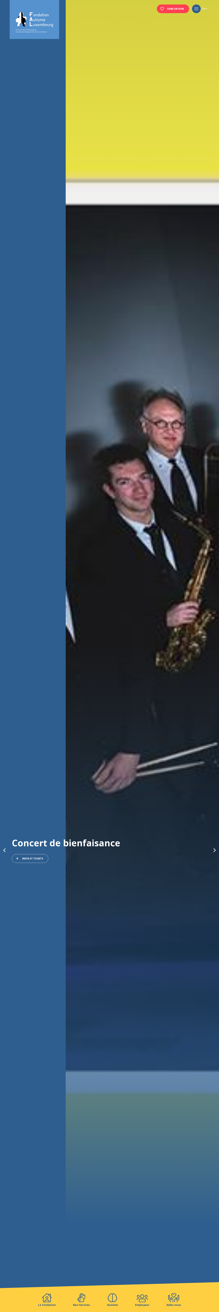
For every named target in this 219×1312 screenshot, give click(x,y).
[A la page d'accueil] (34, 22)
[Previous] (4, 850)
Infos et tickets (32, 858)
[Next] (214, 850)
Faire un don (175, 8)
